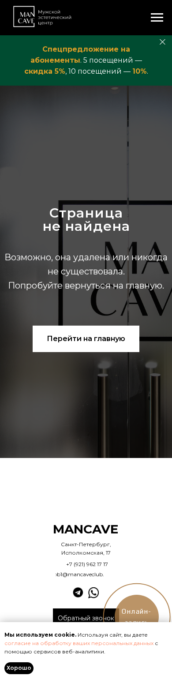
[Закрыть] (162, 42)
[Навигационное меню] (157, 17)
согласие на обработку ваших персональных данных (78, 643)
